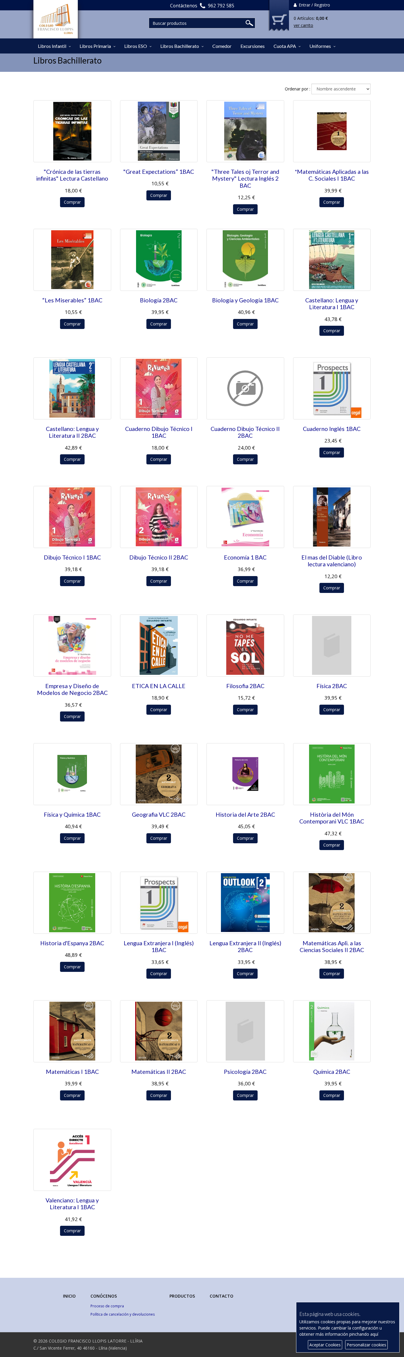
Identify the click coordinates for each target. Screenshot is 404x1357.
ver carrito (303, 25)
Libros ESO (135, 46)
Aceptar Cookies (325, 1345)
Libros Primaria (95, 46)
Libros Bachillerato (179, 46)
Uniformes (320, 46)
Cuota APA (285, 46)
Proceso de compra (107, 1306)
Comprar (72, 202)
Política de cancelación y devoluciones (123, 1314)
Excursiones (252, 46)
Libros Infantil (52, 46)
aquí (374, 1334)
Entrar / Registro (314, 5)
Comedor (222, 46)
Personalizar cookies (366, 1345)
